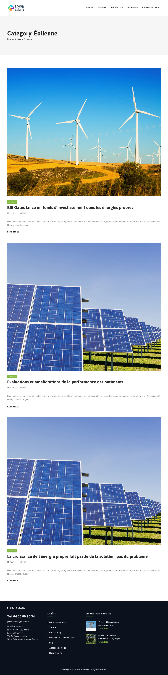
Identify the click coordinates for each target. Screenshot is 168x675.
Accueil (90, 8)
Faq (51, 643)
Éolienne (12, 202)
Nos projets (117, 8)
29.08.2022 (103, 629)
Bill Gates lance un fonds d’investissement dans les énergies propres (70, 207)
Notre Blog (132, 8)
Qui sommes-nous (57, 622)
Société (52, 627)
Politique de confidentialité (61, 637)
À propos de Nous (57, 648)
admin (23, 213)
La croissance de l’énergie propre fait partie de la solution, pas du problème (77, 556)
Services (102, 8)
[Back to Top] (162, 671)
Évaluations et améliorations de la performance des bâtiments (65, 381)
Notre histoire (55, 653)
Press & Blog (55, 632)
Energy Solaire (83, 669)
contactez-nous (150, 8)
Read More (13, 232)
